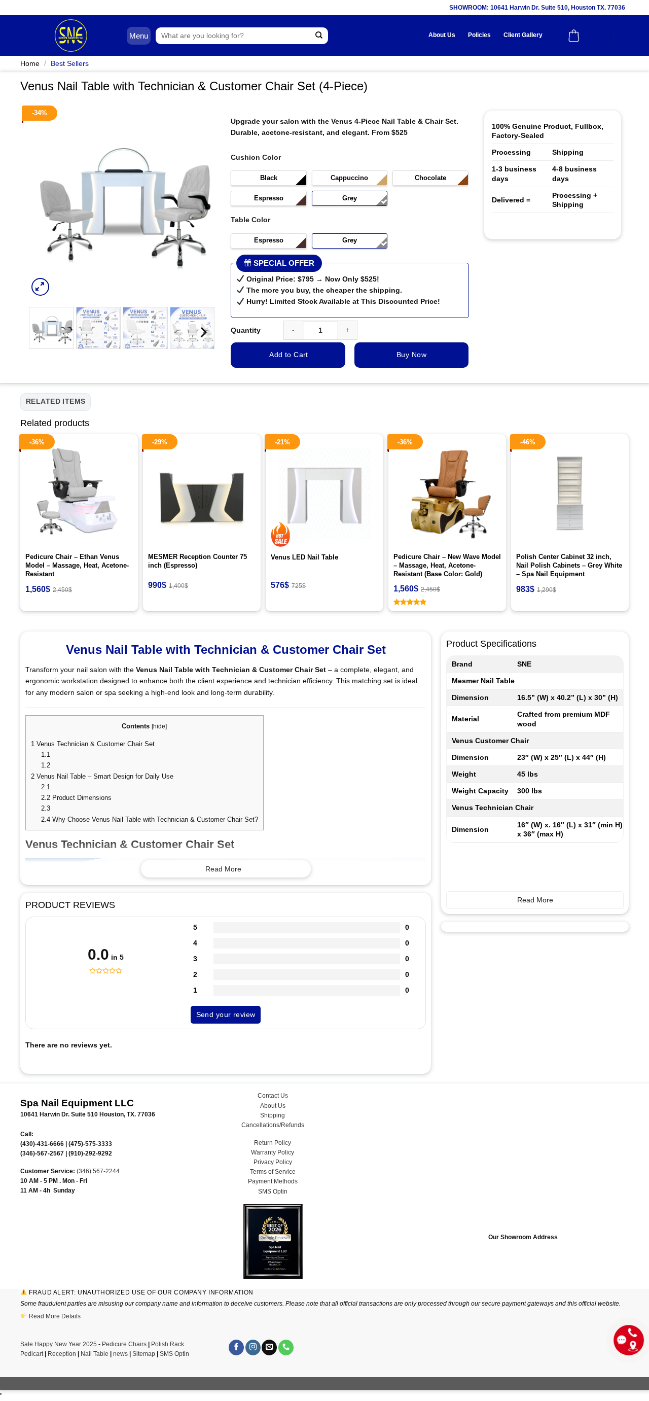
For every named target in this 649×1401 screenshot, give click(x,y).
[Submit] (319, 35)
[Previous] (44, 204)
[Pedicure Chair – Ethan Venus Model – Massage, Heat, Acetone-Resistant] (79, 493)
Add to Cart (288, 355)
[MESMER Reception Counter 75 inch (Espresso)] (202, 493)
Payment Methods (273, 1181)
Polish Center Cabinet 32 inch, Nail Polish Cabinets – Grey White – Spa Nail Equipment (569, 565)
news (120, 1353)
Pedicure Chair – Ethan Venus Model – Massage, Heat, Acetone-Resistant (77, 565)
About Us (441, 35)
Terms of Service (273, 1171)
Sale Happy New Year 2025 (58, 1344)
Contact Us (273, 1095)
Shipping (272, 1115)
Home (30, 63)
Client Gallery (523, 35)
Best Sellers (70, 63)
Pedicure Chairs (124, 1344)
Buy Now (411, 355)
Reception (62, 1353)
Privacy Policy (273, 1162)
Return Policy (272, 1142)
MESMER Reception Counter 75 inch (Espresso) (197, 561)
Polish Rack (167, 1344)
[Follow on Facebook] (236, 1347)
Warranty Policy (272, 1152)
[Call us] (286, 1347)
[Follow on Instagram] (253, 1347)
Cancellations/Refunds (272, 1125)
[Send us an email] (269, 1347)
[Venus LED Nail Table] (324, 493)
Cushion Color (256, 157)
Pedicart (31, 1353)
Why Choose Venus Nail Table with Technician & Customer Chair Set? (149, 819)
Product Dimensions (76, 797)
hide (159, 726)
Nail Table (95, 1353)
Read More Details (55, 1316)
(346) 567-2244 (98, 1171)
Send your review (226, 1014)
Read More (223, 869)
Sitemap (143, 1353)
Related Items (55, 401)
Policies (479, 35)
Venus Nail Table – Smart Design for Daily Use (102, 776)
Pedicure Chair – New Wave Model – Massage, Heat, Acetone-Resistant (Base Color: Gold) (447, 565)
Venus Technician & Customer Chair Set (94, 744)
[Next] (199, 204)
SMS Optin (272, 1191)
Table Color (250, 220)
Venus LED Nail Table (304, 557)
